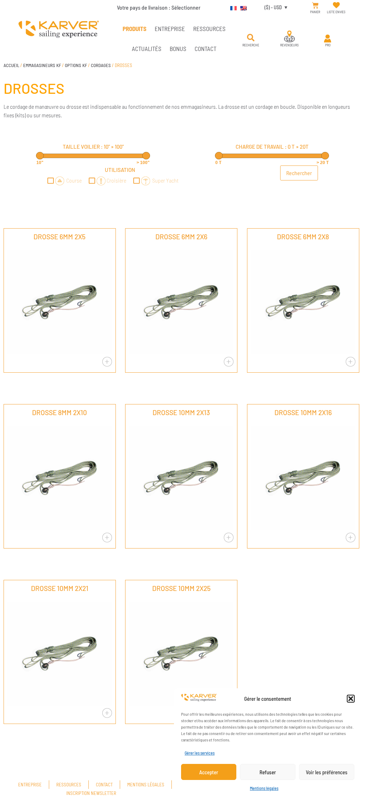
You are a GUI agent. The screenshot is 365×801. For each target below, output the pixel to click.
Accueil (11, 65)
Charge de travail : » (272, 146)
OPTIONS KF (76, 65)
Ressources (209, 28)
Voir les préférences (327, 772)
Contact (205, 48)
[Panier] (315, 5)
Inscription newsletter (91, 793)
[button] (350, 698)
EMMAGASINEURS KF (42, 65)
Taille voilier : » (93, 146)
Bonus (178, 48)
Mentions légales (264, 788)
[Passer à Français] (232, 7)
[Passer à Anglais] (242, 7)
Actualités (146, 48)
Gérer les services (200, 752)
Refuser (267, 772)
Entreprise (170, 28)
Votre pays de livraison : (158, 7)
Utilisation (120, 170)
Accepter (208, 772)
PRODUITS (134, 28)
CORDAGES (101, 65)
